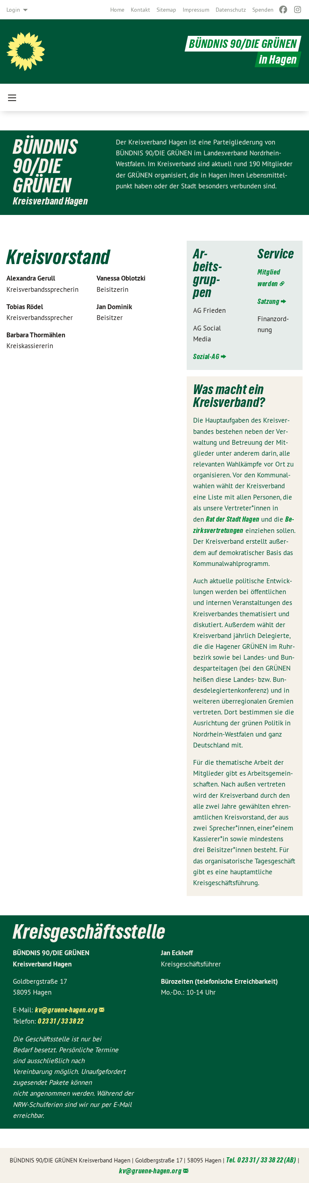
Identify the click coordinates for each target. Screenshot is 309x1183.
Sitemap (166, 9)
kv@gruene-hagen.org (66, 1009)
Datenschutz (231, 9)
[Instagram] (298, 9)
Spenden (263, 9)
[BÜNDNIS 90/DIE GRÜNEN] (25, 51)
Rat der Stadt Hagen (232, 519)
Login (13, 9)
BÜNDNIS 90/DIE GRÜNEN (243, 43)
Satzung (269, 301)
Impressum (196, 9)
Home (117, 9)
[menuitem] (117, 9)
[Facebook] (283, 9)
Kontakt (140, 9)
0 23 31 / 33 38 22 (61, 1021)
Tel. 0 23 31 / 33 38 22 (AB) (261, 1160)
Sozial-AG (206, 356)
